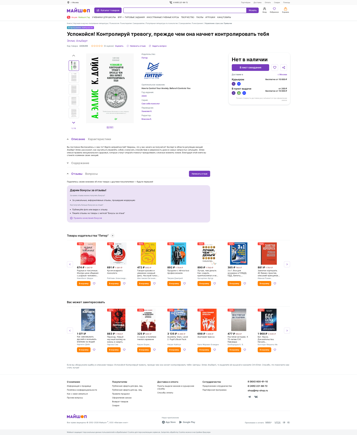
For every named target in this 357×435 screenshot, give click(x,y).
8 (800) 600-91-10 (258, 381)
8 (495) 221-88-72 (180, 2)
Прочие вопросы (75, 397)
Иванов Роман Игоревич (264, 278)
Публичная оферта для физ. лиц (127, 386)
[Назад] (70, 264)
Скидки (277, 2)
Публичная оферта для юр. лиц (127, 390)
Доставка (257, 2)
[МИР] (269, 422)
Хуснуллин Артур (205, 278)
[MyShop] (77, 418)
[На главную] (78, 10)
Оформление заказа (122, 397)
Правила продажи (121, 394)
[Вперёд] (287, 264)
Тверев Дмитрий (175, 278)
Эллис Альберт (77, 40)
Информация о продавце (79, 386)
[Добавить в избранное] (274, 67)
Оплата (268, 2)
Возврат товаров (120, 401)
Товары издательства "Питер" (88, 235)
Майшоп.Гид (84, 17)
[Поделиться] (283, 67)
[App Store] (169, 422)
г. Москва (282, 74)
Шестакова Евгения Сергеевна (146, 278)
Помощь (286, 2)
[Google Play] (187, 422)
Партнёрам (245, 2)
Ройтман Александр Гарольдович (116, 278)
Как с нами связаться (77, 394)
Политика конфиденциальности (82, 390)
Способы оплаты (165, 392)
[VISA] (277, 422)
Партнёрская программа (214, 390)
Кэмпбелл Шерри (85, 278)
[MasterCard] (284, 422)
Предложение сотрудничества (217, 386)
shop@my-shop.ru (258, 390)
